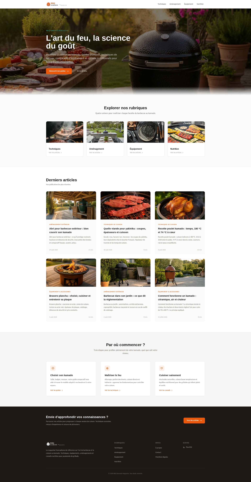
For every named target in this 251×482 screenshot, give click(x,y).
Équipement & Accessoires (59, 292)
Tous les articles (193, 420)
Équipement (188, 4)
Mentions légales (161, 457)
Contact (158, 452)
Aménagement (175, 4)
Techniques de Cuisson (113, 224)
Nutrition (200, 4)
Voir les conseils (164, 390)
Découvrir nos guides (57, 71)
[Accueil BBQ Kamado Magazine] (56, 4)
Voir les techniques (111, 390)
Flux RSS (189, 447)
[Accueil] (55, 444)
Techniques (162, 4)
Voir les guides (55, 390)
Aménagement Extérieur (59, 224)
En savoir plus (82, 71)
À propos (158, 448)
